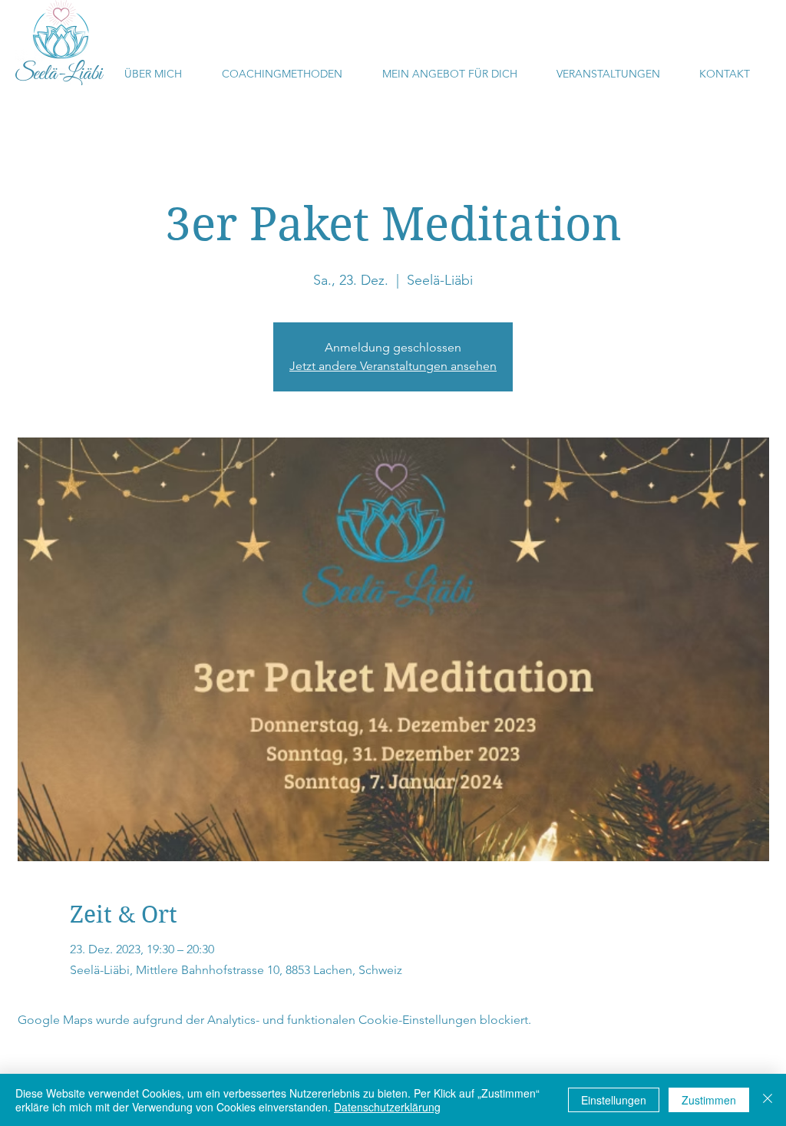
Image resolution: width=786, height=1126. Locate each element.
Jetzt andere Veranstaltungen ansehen (393, 365)
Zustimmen (709, 1100)
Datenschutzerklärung (387, 1106)
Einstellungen (613, 1100)
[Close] (767, 1100)
